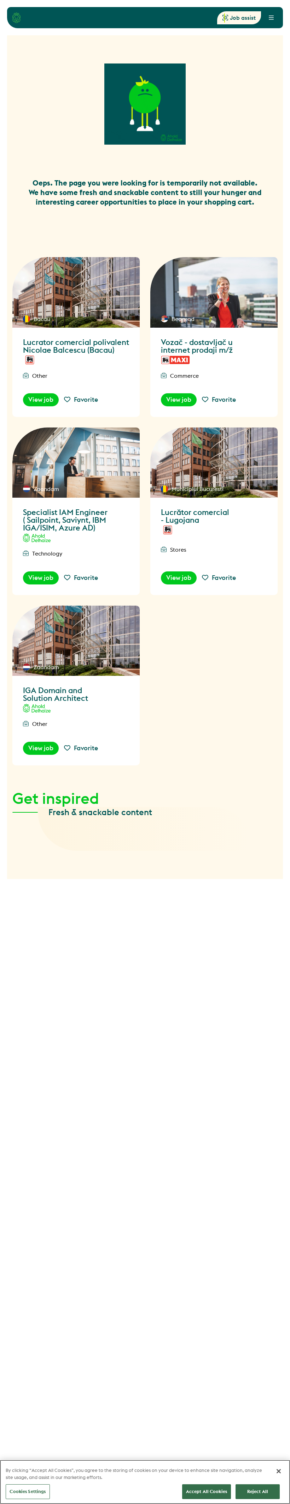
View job (40, 399)
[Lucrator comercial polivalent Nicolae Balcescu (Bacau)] (76, 292)
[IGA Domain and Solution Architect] (76, 641)
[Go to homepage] (16, 17)
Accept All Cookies (206, 1491)
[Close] (278, 1471)
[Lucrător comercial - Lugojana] (214, 462)
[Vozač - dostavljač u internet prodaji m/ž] (214, 292)
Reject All (257, 1491)
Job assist (243, 17)
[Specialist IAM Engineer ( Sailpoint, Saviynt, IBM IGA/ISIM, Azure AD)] (76, 462)
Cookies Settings (28, 1491)
